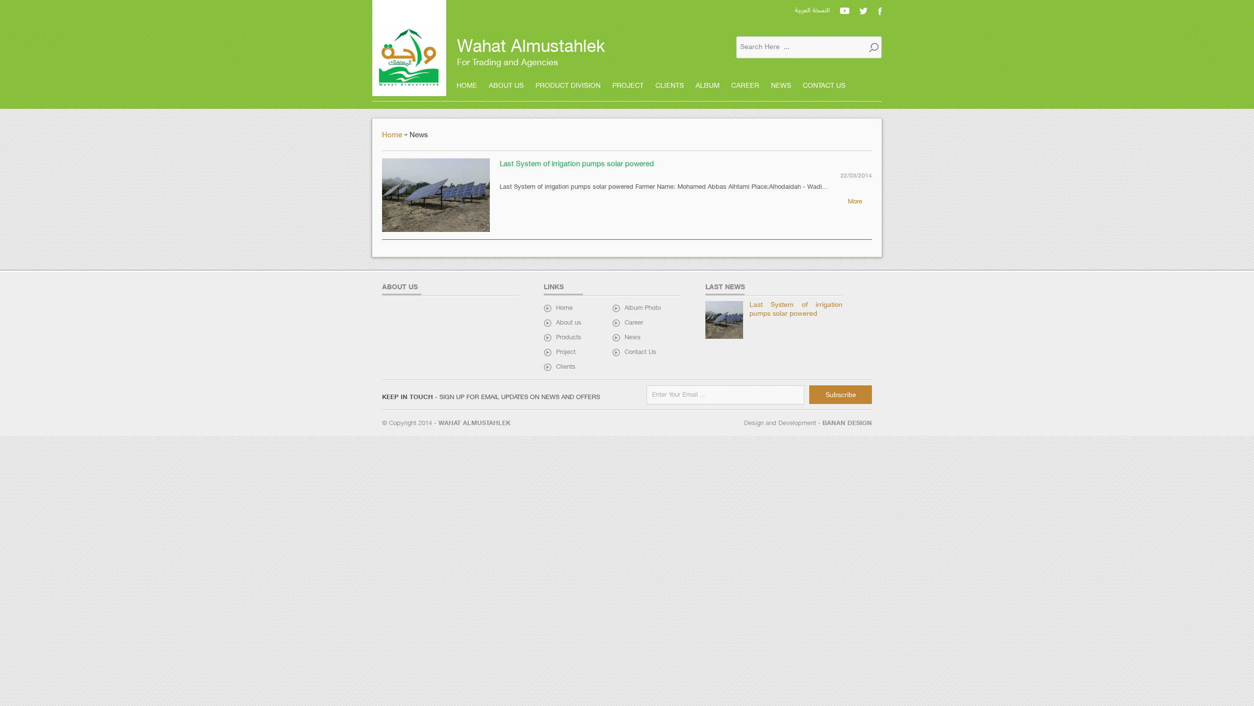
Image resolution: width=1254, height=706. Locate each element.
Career (634, 323)
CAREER (745, 86)
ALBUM (708, 86)
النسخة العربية (812, 11)
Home (393, 135)
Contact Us (640, 352)
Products (568, 338)
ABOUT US (506, 86)
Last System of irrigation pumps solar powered (577, 164)
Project (566, 352)
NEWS (781, 86)
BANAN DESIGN (847, 424)
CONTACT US (824, 86)
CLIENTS (669, 86)
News (633, 338)
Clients (566, 367)
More (855, 202)
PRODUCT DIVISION (568, 86)
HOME (467, 86)
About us (568, 323)
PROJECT (628, 86)
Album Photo (643, 308)
